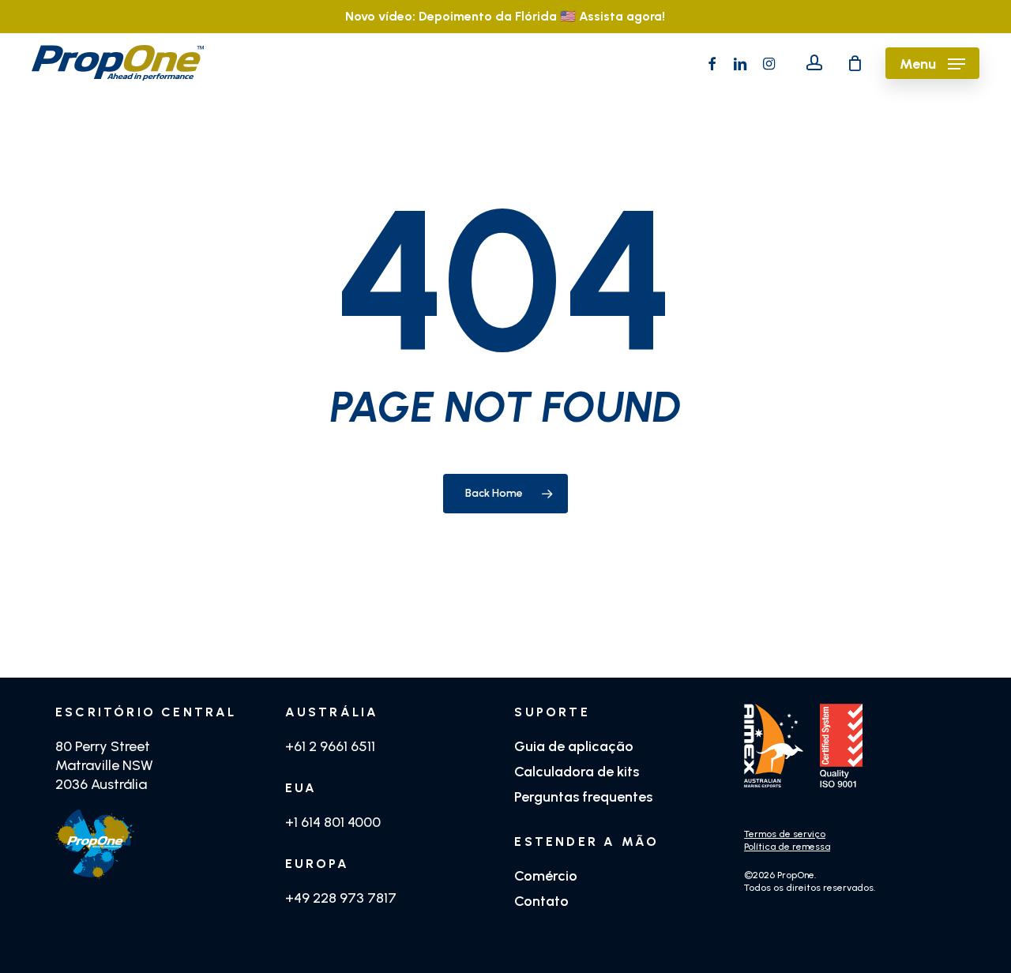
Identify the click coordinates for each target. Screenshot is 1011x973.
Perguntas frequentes (583, 797)
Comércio (545, 876)
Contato (541, 901)
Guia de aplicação (573, 746)
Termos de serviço (784, 834)
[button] (932, 63)
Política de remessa (787, 846)
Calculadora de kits (576, 771)
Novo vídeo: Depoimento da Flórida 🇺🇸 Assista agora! (505, 16)
